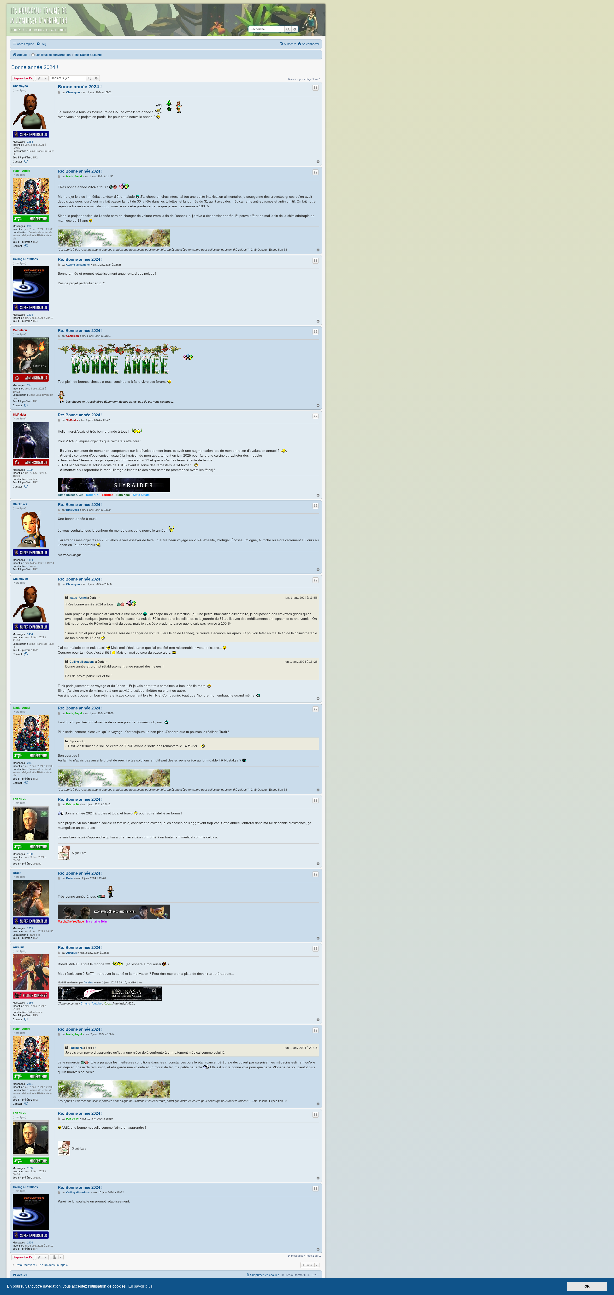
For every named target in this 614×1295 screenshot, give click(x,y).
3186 (30, 1002)
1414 (30, 559)
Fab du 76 (19, 799)
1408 (30, 314)
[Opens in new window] (114, 238)
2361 (30, 226)
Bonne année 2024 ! (34, 67)
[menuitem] (41, 44)
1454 (30, 141)
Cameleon (20, 330)
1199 (30, 469)
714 (29, 385)
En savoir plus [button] (140, 1286)
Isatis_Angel (21, 171)
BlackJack (20, 504)
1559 (30, 928)
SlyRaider (19, 414)
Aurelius (18, 947)
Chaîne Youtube (91, 1003)
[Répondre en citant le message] (316, 87)
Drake (17, 873)
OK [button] (587, 1286)
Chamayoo (20, 86)
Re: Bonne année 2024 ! (80, 171)
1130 (30, 854)
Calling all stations (25, 259)
